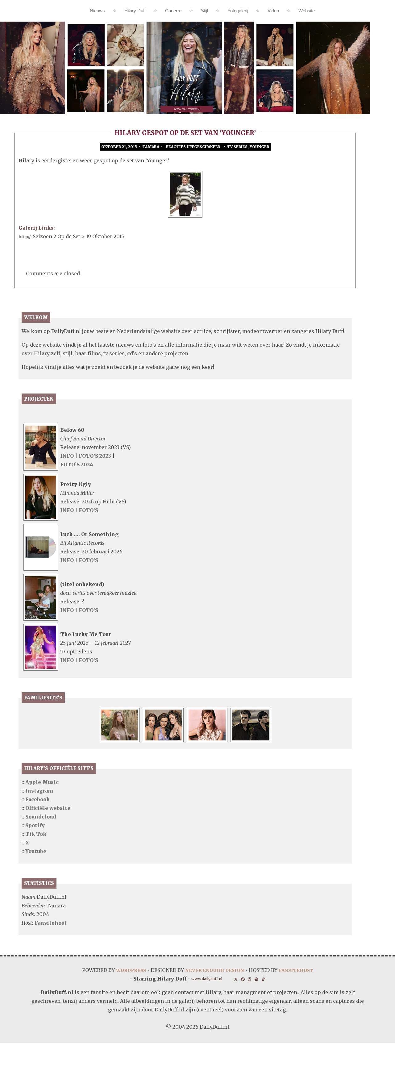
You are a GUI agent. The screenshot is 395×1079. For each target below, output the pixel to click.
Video (273, 10)
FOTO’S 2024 (76, 464)
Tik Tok (35, 834)
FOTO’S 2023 (95, 456)
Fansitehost (51, 923)
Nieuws (97, 10)
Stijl (204, 10)
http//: (27, 236)
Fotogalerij (237, 10)
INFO (67, 456)
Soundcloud (40, 817)
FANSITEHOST (300, 970)
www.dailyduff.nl (205, 979)
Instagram (39, 791)
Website (306, 10)
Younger (259, 146)
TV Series (237, 146)
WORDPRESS (125, 970)
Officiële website (47, 808)
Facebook (37, 799)
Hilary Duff (135, 10)
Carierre (173, 10)
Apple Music (42, 782)
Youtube (35, 851)
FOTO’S (88, 510)
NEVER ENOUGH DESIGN (214, 970)
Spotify (35, 825)
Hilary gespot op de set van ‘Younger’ (185, 133)
